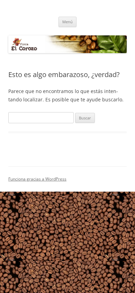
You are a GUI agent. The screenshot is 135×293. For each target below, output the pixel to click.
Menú (67, 21)
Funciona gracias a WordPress (37, 179)
